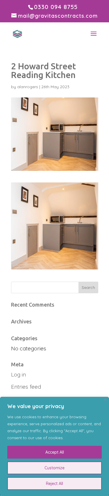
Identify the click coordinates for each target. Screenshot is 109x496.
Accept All (54, 452)
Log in (18, 374)
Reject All (54, 483)
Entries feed (26, 386)
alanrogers (27, 86)
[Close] (105, 399)
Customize (54, 467)
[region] (54, 446)
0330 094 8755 (56, 6)
